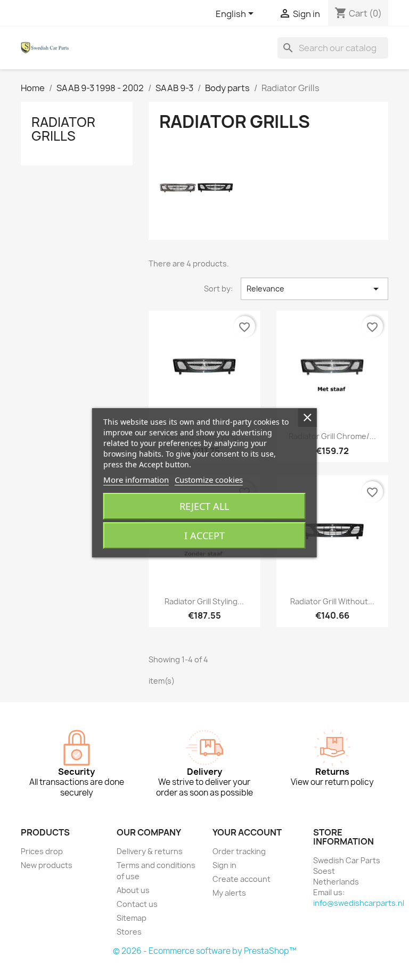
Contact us (137, 904)
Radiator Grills (63, 129)
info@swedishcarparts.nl (358, 903)
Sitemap (131, 918)
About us (133, 890)
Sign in (224, 865)
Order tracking (239, 851)
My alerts (229, 893)
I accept (204, 535)
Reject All (204, 506)
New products (46, 865)
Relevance (314, 288)
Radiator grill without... (332, 601)
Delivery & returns (150, 851)
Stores (129, 932)
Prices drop (42, 851)
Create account (241, 879)
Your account (247, 832)
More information (136, 479)
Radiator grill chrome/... (332, 436)
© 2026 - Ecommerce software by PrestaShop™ (205, 950)
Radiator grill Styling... (204, 601)
